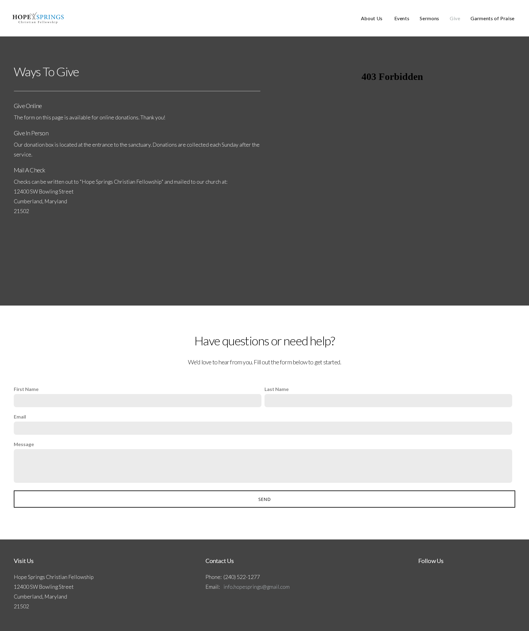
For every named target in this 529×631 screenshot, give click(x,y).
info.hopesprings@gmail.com (256, 587)
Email (20, 416)
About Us (372, 18)
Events (402, 18)
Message (24, 444)
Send (264, 499)
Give (455, 18)
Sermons (429, 18)
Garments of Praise (493, 18)
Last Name (276, 389)
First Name (26, 389)
